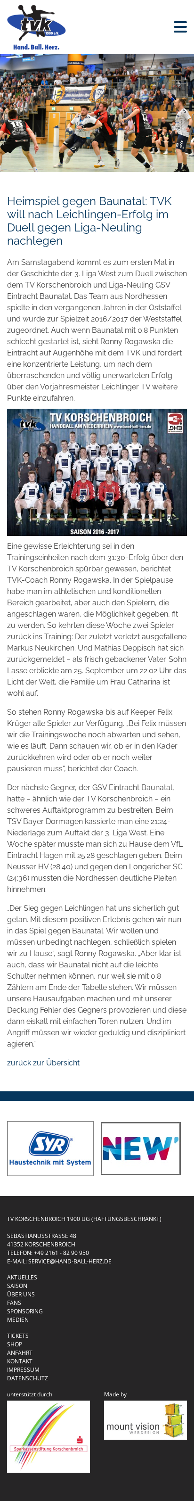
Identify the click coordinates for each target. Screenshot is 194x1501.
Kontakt (19, 1361)
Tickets (18, 1336)
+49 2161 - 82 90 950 (61, 1253)
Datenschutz (27, 1378)
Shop (14, 1344)
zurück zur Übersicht (43, 1062)
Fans (14, 1303)
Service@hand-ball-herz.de (70, 1261)
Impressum (23, 1370)
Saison (17, 1286)
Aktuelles (22, 1277)
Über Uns (21, 1294)
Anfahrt (19, 1353)
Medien (18, 1320)
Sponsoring (25, 1311)
